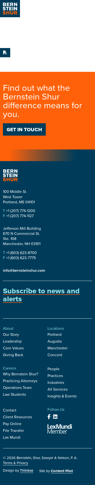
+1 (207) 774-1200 (20, 211)
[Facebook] (49, 417)
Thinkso (26, 470)
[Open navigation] (88, 9)
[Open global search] (75, 9)
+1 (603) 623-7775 (20, 258)
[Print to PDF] (5, 52)
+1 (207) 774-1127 (19, 216)
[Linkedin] (55, 417)
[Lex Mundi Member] (60, 429)
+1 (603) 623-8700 (21, 252)
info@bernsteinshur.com (24, 270)
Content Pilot (62, 471)
